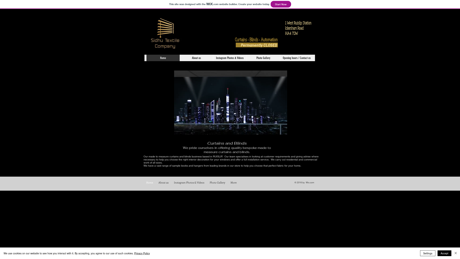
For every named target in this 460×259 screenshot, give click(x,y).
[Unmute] (156, 129)
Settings (427, 253)
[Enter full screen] (311, 129)
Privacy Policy (142, 253)
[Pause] (150, 129)
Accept (444, 253)
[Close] (456, 253)
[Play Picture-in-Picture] (305, 129)
